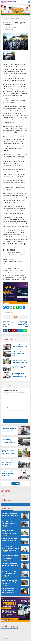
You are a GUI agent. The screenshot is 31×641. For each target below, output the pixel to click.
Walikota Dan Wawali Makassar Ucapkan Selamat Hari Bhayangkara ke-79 (20, 374)
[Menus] (29, 2)
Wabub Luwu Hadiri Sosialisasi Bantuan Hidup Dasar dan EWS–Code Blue (19, 360)
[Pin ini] (14, 330)
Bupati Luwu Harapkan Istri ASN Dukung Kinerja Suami (9, 430)
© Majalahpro (4, 638)
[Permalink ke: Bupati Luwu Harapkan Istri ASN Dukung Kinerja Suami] (7, 347)
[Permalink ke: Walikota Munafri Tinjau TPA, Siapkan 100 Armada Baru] (7, 368)
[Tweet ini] (10, 330)
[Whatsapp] (24, 330)
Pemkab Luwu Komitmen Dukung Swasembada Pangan (19, 353)
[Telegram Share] (19, 330)
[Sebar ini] (5, 330)
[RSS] (15, 317)
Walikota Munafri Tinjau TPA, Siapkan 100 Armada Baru (19, 367)
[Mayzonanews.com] (8, 2)
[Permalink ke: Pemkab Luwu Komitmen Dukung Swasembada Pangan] (7, 354)
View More (15, 483)
